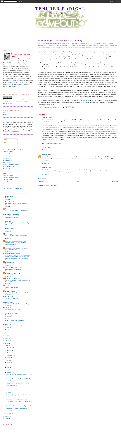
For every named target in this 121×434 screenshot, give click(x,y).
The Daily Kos (7, 182)
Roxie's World (9, 319)
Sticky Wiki (9, 392)
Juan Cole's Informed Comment (11, 164)
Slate (4, 173)
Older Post (115, 181)
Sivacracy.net (86, 100)
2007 (6, 416)
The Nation (6, 184)
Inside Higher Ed (7, 162)
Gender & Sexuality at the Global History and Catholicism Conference (15, 243)
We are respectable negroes (12, 253)
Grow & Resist (9, 302)
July (8, 360)
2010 (6, 340)
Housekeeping (8, 315)
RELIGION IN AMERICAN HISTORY (15, 241)
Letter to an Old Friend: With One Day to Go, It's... (19, 406)
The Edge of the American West (13, 267)
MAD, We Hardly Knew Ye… (12, 249)
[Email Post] (63, 107)
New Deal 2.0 (8, 330)
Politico (5, 171)
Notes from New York (11, 385)
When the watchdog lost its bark (12, 309)
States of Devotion (8, 175)
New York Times (7, 169)
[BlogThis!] (68, 107)
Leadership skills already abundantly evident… (15, 198)
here (21, 84)
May (8, 365)
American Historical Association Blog (13, 154)
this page (13, 86)
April (8, 367)
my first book (98, 55)
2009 (6, 343)
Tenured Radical (60, 8)
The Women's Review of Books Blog (12, 188)
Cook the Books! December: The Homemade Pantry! (17, 304)
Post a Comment (42, 178)
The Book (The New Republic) (11, 177)
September (9, 355)
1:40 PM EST (46, 163)
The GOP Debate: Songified (11, 287)
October (9, 353)
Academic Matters (8, 151)
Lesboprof (8, 324)
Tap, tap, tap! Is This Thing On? (12, 298)
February (9, 372)
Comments (8, 143)
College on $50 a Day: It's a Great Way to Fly (17, 383)
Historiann (8, 221)
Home (78, 181)
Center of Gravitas (10, 291)
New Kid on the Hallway (11, 313)
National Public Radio (9, 167)
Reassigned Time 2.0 (10, 297)
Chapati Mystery (95, 45)
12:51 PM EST (46, 150)
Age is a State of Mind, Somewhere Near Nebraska (16, 293)
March (8, 370)
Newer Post (41, 181)
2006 (6, 419)
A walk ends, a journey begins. (12, 274)
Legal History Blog (10, 202)
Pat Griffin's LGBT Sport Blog (13, 279)
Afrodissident (8, 308)
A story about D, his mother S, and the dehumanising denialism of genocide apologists (17, 216)
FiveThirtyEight (7, 160)
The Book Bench (7, 179)
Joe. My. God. (9, 286)
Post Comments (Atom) (51, 185)
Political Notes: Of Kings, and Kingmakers (17, 399)
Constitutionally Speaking (12, 214)
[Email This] (66, 107)
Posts (7, 140)
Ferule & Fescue (9, 262)
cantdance (44, 154)
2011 (6, 338)
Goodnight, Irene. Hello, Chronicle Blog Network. (16, 326)
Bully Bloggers (9, 234)
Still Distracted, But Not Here (12, 230)
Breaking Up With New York (13, 273)
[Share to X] (69, 107)
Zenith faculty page (10, 82)
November (9, 350)
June (8, 362)
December (9, 348)
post (67, 43)
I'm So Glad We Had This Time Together (14, 320)
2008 (6, 345)
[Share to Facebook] (71, 107)
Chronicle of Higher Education (11, 156)
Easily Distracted (9, 228)
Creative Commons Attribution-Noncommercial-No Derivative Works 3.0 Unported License (17, 101)
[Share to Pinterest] (73, 107)
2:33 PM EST (46, 174)
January (9, 413)
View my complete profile (11, 88)
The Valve (6, 186)
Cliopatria (21, 82)
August (9, 357)
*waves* (7, 263)
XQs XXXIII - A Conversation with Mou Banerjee (16, 210)
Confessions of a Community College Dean (16, 248)
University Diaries (10, 196)
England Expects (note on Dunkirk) (13, 269)
